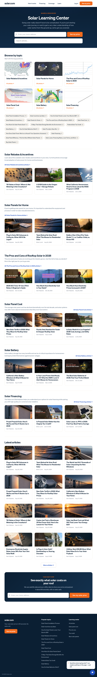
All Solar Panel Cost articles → (82, 310)
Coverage (51, 3)
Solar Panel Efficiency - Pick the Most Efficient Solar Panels (24, 138)
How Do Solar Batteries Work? (29, 129)
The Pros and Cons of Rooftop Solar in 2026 (60, 120)
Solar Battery (11, 129)
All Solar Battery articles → (84, 356)
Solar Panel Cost (83, 120)
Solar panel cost (73, 626)
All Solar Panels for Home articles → (16, 215)
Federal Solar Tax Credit (75, 125)
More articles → (48, 565)
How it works (32, 3)
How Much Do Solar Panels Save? (16, 125)
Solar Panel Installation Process (16, 116)
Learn (59, 3)
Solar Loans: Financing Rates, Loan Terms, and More (62, 138)
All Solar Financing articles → (83, 402)
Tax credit (72, 633)
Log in (76, 3)
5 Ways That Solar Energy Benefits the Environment (47, 125)
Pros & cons (72, 630)
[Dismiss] (93, 665)
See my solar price (80, 595)
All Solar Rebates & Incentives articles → (17, 165)
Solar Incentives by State (38, 116)
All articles (72, 623)
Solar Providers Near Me (51, 129)
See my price (86, 3)
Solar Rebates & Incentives (14, 120)
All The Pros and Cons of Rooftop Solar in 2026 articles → (23, 266)
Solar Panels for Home (34, 120)
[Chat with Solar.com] (92, 672)
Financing (42, 3)
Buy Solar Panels (11, 142)
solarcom (10, 3)
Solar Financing (57, 133)
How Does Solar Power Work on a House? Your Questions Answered (27, 133)
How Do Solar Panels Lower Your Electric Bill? (64, 116)
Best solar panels (74, 636)
